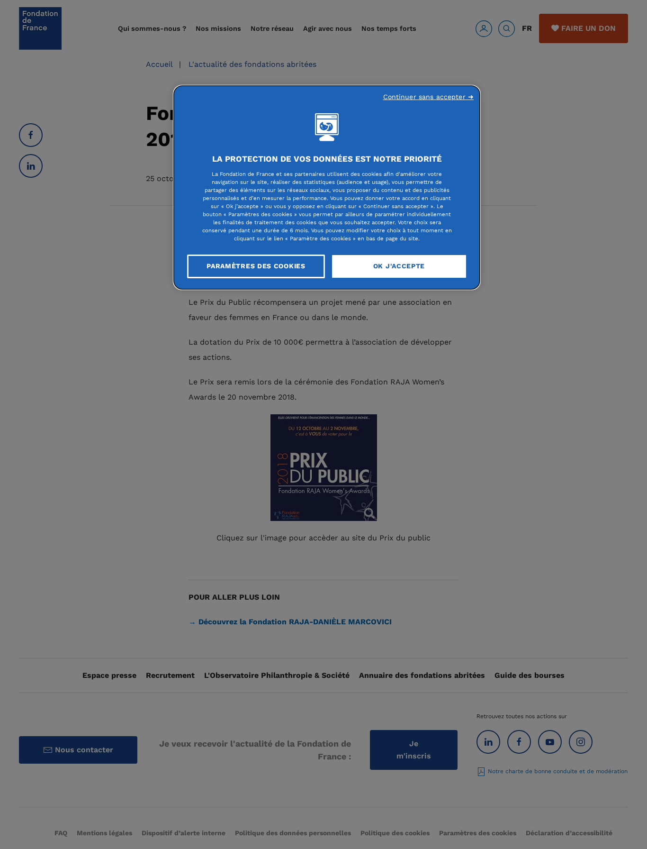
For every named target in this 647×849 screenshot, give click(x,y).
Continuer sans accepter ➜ (428, 96)
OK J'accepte (399, 266)
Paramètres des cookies (256, 266)
